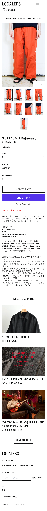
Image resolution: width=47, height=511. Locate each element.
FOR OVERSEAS (26, 465)
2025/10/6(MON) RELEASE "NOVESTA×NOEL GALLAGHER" (23, 426)
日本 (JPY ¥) (18, 504)
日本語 (5, 504)
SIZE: (4, 153)
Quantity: (7, 176)
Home (8, 19)
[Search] (4, 10)
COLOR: (5, 164)
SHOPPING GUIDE (10, 465)
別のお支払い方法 (23, 204)
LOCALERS (12, 497)
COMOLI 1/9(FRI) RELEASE (15, 339)
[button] (43, 4)
